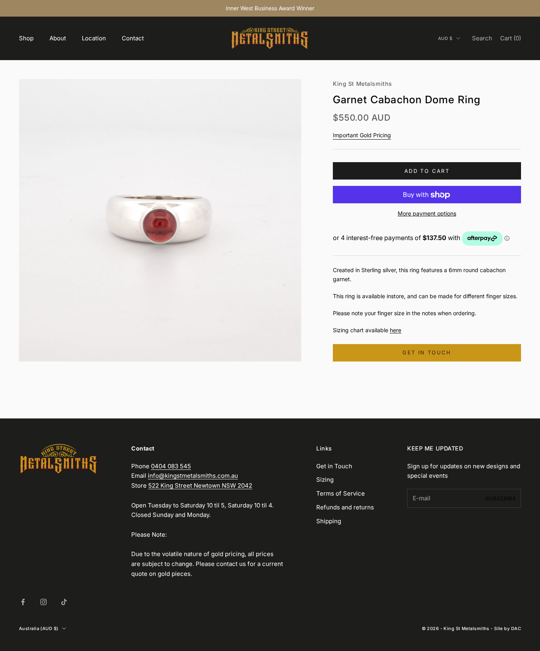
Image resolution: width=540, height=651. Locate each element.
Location (94, 38)
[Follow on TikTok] (64, 602)
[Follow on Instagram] (43, 602)
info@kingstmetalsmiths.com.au (193, 475)
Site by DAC (507, 628)
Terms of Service (340, 493)
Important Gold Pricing (362, 135)
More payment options (427, 213)
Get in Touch (334, 466)
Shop (26, 38)
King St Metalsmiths (362, 83)
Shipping (328, 521)
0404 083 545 (171, 466)
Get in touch (426, 353)
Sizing (325, 479)
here (395, 330)
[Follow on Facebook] (23, 602)
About (57, 38)
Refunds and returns (345, 507)
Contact (133, 38)
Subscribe (500, 498)
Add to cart (426, 171)
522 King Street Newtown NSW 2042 (200, 485)
